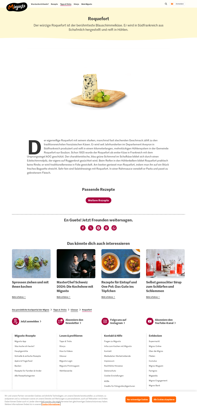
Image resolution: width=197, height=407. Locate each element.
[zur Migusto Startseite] (17, 4)
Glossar (74, 310)
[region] (98, 399)
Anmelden (180, 4)
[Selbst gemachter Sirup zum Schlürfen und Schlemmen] (165, 274)
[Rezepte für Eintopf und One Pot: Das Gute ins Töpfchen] (120, 274)
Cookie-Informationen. (51, 404)
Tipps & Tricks (60, 310)
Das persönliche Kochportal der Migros (30, 310)
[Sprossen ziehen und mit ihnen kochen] (31, 274)
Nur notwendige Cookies (137, 399)
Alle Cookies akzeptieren (164, 399)
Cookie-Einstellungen (114, 375)
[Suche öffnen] (166, 4)
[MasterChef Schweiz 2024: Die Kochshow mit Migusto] (76, 274)
